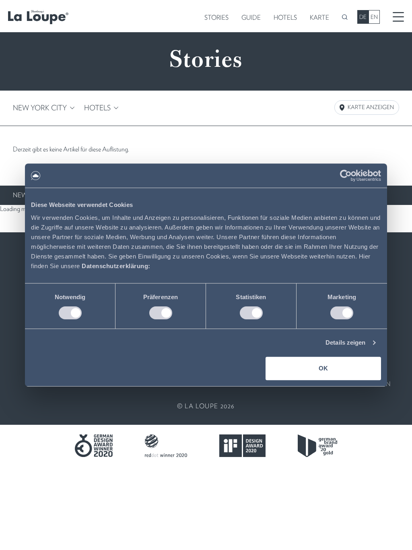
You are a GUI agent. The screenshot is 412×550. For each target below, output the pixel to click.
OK (323, 368)
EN (374, 17)
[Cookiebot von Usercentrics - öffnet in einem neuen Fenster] (346, 176)
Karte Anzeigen (371, 107)
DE (363, 17)
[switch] (160, 312)
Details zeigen (345, 342)
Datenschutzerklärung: (116, 266)
